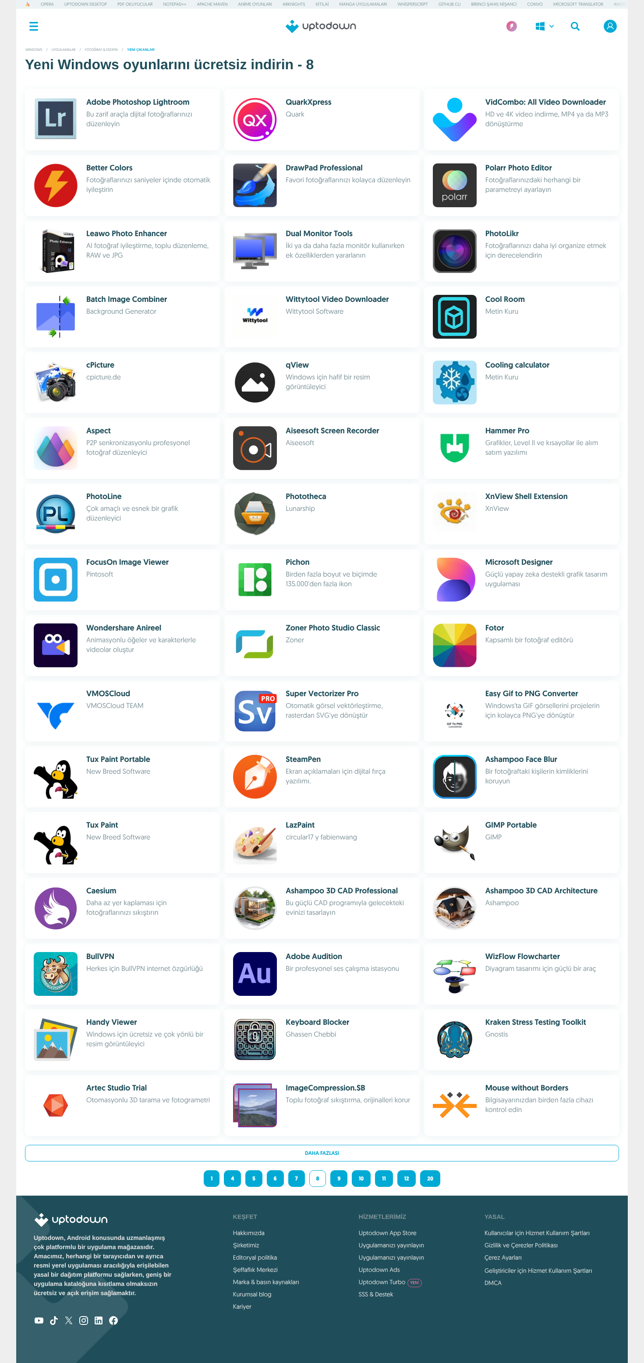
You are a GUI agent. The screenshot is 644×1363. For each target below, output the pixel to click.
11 (384, 1178)
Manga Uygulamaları (363, 4)
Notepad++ (175, 4)
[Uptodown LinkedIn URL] (98, 1321)
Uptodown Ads (379, 1270)
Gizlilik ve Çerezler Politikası (521, 1245)
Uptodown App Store (388, 1233)
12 (406, 1178)
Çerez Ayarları (503, 1257)
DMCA (493, 1283)
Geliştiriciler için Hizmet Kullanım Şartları (538, 1270)
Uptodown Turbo (389, 1282)
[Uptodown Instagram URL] (83, 1321)
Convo (534, 4)
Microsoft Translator (578, 4)
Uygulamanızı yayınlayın (391, 1245)
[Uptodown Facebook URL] (113, 1321)
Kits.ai (322, 4)
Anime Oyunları (255, 4)
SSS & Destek (376, 1294)
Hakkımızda (249, 1233)
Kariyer (242, 1306)
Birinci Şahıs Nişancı (494, 4)
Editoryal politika (255, 1257)
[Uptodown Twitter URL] (69, 1321)
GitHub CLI (449, 4)
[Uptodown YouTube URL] (39, 1321)
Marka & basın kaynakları (266, 1282)
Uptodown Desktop (85, 4)
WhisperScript (412, 4)
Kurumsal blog (252, 1294)
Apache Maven (212, 4)
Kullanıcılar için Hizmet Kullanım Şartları (537, 1233)
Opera (47, 4)
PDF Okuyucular (135, 4)
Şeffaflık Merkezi (255, 1270)
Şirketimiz (246, 1245)
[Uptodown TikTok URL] (54, 1321)
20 (430, 1178)
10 (361, 1178)
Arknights (294, 4)
